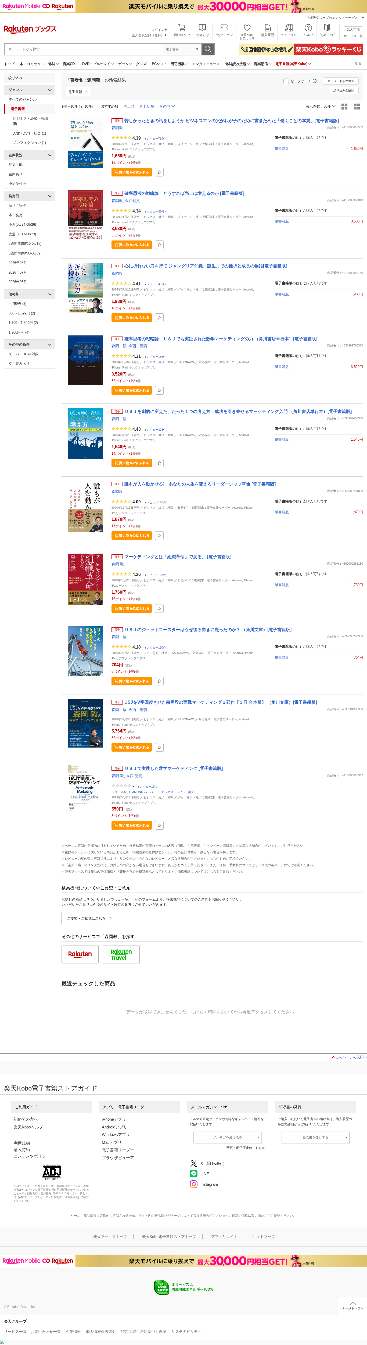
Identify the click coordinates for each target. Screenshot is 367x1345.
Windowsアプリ (116, 1134)
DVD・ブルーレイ (96, 64)
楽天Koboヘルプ (28, 1127)
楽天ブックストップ (110, 1236)
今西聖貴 (132, 201)
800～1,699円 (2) (22, 313)
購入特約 (22, 1149)
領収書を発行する (315, 1137)
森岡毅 (117, 128)
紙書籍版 (282, 149)
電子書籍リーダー (118, 1150)
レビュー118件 (156, 574)
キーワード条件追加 (341, 81)
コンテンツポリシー (32, 1156)
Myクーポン (224, 35)
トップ (9, 64)
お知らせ (202, 35)
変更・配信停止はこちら (244, 1148)
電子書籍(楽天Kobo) (291, 64)
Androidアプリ (114, 1127)
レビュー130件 (156, 647)
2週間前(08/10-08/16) (25, 244)
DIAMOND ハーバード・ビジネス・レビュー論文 (161, 792)
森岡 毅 (119, 346)
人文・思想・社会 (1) (29, 133)
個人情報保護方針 (101, 1331)
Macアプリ (112, 1142)
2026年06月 (18, 282)
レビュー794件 (156, 138)
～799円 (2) (17, 304)
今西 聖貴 (138, 346)
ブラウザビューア (118, 1157)
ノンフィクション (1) (29, 143)
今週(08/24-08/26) (22, 224)
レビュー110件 (156, 502)
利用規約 (22, 1143)
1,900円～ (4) (19, 332)
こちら (211, 871)
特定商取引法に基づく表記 (143, 1331)
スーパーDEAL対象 (24, 354)
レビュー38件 (155, 211)
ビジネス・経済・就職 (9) (30, 121)
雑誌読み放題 (235, 64)
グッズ (141, 64)
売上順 (129, 106)
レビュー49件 (155, 284)
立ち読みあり (19, 364)
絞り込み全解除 (343, 90)
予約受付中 (17, 184)
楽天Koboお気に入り (247, 36)
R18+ (359, 64)
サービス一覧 (353, 36)
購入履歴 (267, 35)
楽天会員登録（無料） (148, 35)
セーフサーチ (300, 81)
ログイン (157, 30)
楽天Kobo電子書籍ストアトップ (169, 1236)
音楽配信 (261, 64)
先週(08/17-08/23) (22, 234)
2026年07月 (18, 272)
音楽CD (69, 64)
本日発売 (16, 215)
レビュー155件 (156, 356)
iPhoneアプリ (114, 1119)
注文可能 (16, 164)
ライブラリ (289, 35)
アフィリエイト (224, 1236)
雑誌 (51, 64)
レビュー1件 (147, 786)
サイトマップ (264, 1236)
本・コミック (30, 64)
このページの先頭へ (351, 1057)
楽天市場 (353, 29)
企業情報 (73, 1331)
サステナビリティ (186, 1331)
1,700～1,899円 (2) (23, 323)
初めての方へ (26, 1119)
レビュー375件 (156, 429)
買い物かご (182, 35)
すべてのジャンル (23, 99)
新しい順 (147, 106)
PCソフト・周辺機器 (168, 64)
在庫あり (16, 174)
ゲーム (123, 64)
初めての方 (328, 35)
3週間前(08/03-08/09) (25, 253)
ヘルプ (308, 35)
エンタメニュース (206, 64)
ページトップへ (352, 1308)
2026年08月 (18, 263)
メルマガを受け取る (227, 1137)
